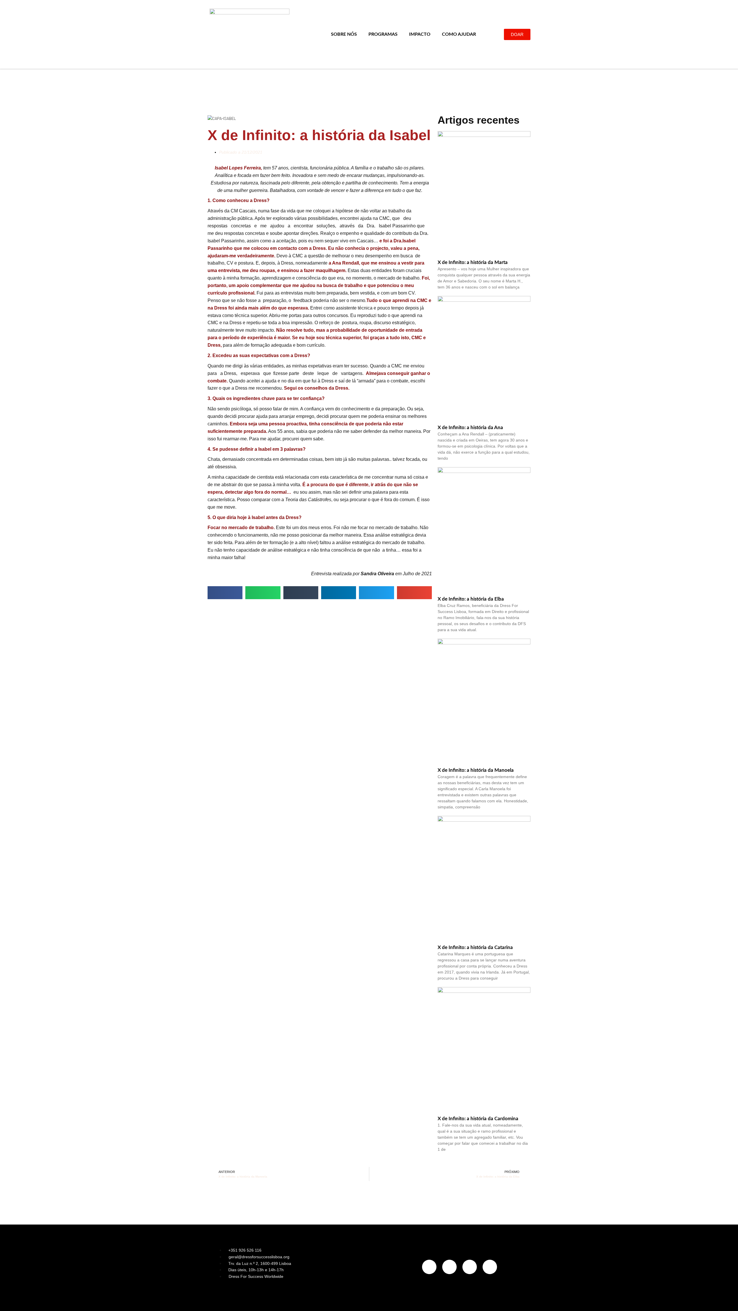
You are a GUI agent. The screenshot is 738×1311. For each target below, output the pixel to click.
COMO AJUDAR (459, 34)
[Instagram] (429, 1267)
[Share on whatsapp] (262, 592)
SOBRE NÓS (344, 34)
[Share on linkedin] (338, 592)
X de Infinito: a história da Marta (473, 262)
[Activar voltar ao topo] (726, 1299)
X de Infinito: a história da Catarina (475, 947)
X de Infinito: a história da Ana (470, 427)
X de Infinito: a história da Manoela (476, 770)
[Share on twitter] (376, 592)
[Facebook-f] (449, 1267)
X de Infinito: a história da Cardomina (478, 1118)
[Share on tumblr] (300, 592)
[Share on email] (414, 592)
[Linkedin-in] (469, 1267)
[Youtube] (490, 1267)
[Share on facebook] (225, 592)
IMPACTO (419, 34)
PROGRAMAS (383, 34)
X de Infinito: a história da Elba (471, 599)
